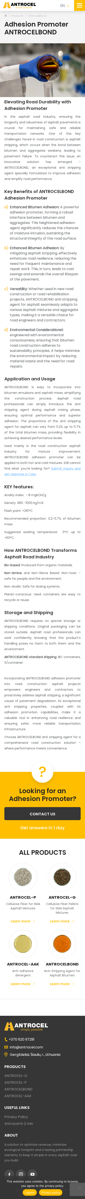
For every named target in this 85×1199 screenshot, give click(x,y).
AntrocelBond (62, 964)
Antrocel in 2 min (18, 1123)
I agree (30, 1192)
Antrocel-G (62, 897)
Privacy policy (50, 1192)
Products (18, 16)
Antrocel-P (23, 897)
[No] (79, 1187)
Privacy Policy (16, 1116)
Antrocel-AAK (23, 964)
